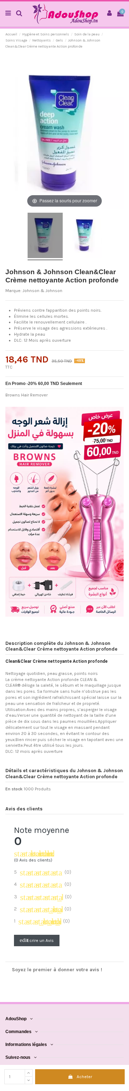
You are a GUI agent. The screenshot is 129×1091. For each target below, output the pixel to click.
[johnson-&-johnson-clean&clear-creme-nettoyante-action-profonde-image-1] (45, 236)
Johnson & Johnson (42, 290)
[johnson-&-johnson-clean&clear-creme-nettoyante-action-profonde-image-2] (84, 236)
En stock (14, 788)
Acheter (84, 1076)
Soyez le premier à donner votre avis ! (57, 970)
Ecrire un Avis (37, 940)
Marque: (13, 290)
